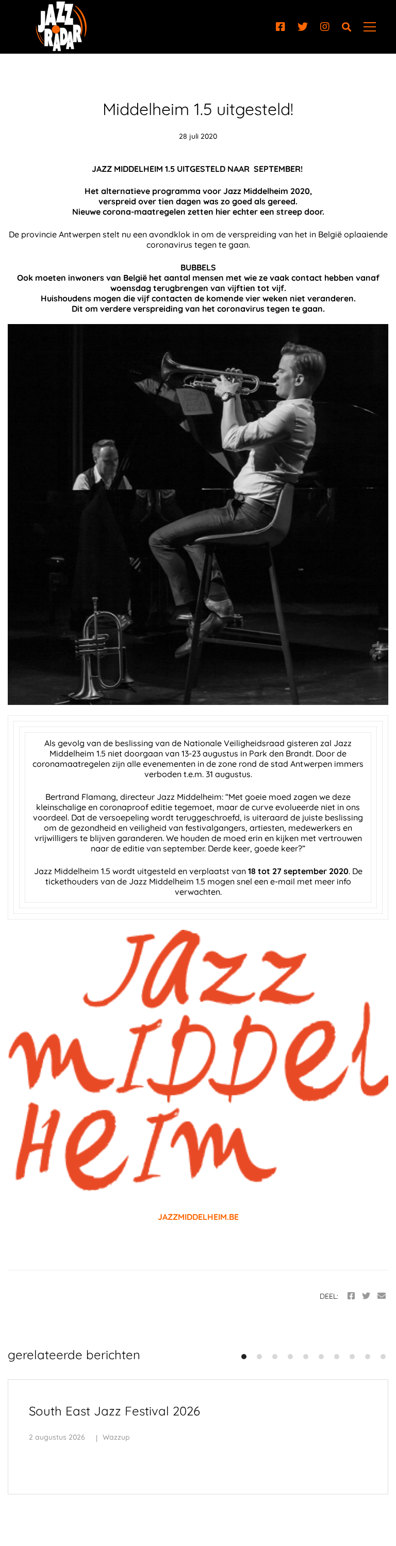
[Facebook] (280, 27)
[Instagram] (325, 27)
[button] (244, 1356)
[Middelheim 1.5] (198, 514)
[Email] (381, 1296)
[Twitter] (302, 27)
